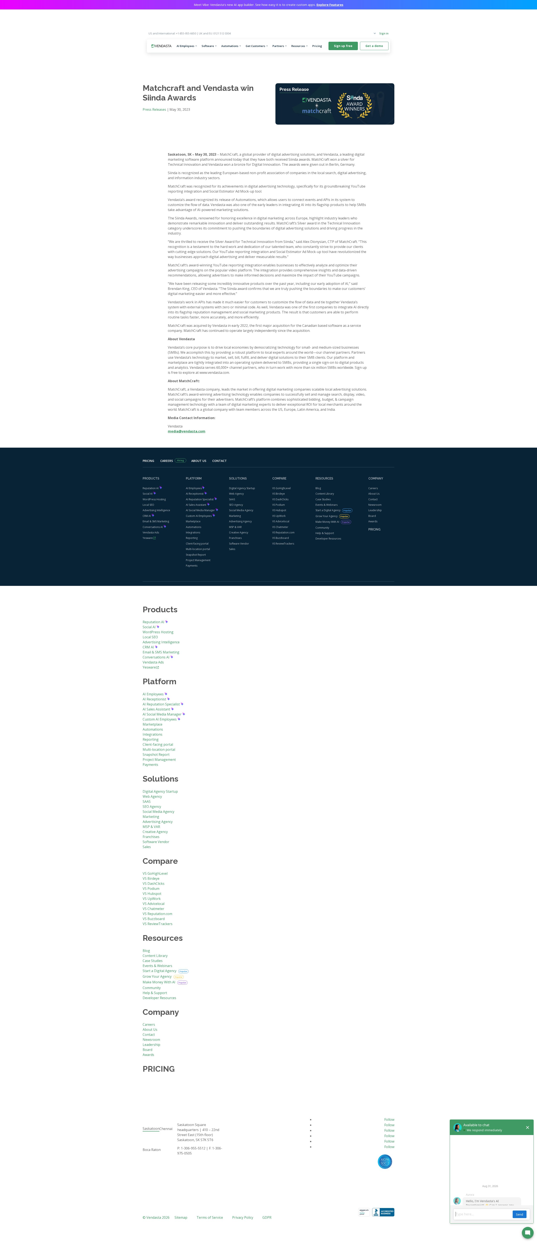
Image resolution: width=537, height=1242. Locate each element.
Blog (318, 488)
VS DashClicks (280, 499)
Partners (278, 46)
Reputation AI (151, 488)
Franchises (235, 538)
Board (372, 516)
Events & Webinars (326, 505)
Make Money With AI (327, 522)
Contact (219, 461)
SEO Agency (236, 505)
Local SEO (148, 505)
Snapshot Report (196, 554)
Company (367, 33)
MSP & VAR (235, 527)
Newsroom (375, 505)
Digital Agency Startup (242, 488)
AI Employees (185, 46)
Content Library (324, 493)
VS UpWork (278, 516)
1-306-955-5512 (193, 1148)
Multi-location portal (198, 549)
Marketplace (193, 521)
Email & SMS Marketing (156, 521)
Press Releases (154, 109)
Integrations (193, 532)
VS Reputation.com (283, 532)
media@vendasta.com (186, 431)
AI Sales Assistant (196, 505)
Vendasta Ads (151, 532)
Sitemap (181, 1217)
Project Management (198, 560)
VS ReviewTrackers (283, 543)
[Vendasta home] (161, 46)
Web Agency (236, 493)
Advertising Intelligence (156, 510)
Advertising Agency (240, 521)
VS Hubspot (279, 510)
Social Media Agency (241, 510)
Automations (229, 46)
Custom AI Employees (199, 516)
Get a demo (374, 46)
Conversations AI (153, 527)
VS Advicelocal (280, 521)
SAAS (232, 499)
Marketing (235, 516)
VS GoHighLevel (281, 488)
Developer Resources (328, 538)
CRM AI (147, 516)
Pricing (318, 46)
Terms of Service (210, 1217)
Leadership (375, 510)
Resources (298, 46)
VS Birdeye (278, 493)
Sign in (383, 33)
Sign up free (343, 46)
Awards (372, 521)
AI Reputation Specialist (200, 499)
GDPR (266, 1217)
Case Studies (323, 499)
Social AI (148, 493)
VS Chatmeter (280, 527)
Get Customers (255, 46)
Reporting (192, 538)
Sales (232, 549)
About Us (198, 461)
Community (322, 527)
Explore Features (330, 5)
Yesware (148, 538)
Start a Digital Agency (328, 510)
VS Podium (278, 505)
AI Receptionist (195, 493)
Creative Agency (238, 532)
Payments (191, 565)
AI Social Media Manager (200, 510)
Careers (166, 461)
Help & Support (324, 533)
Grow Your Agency (326, 516)
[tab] (151, 1128)
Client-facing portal (197, 543)
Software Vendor (239, 543)
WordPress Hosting (154, 499)
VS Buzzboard (280, 538)
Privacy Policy (242, 1217)
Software (208, 46)
